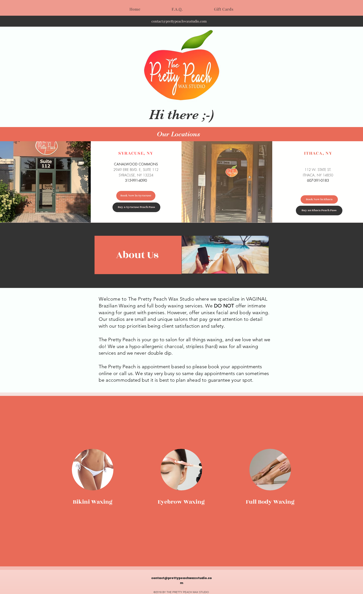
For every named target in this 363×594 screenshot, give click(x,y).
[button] (225, 255)
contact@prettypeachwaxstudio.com (179, 21)
